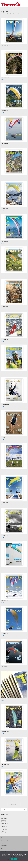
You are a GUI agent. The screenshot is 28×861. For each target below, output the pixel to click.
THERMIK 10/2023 (5, 764)
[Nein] (26, 856)
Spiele (2, 825)
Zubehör (3, 832)
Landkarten (3, 823)
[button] (26, 4)
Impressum (3, 842)
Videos (2, 831)
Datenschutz (4, 845)
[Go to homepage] (11, 4)
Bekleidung (3, 818)
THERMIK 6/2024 (4, 535)
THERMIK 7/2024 (4, 502)
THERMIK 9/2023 (4, 796)
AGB (2, 843)
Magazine (4, 829)
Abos (2, 817)
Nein (16, 859)
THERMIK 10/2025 (5, 77)
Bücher (2, 820)
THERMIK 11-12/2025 (5, 45)
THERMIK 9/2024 (4, 437)
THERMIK (3, 826)
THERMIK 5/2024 (4, 568)
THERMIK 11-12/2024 (5, 371)
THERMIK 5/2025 (4, 241)
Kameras (3, 821)
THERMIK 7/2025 (4, 175)
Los (25, 809)
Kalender (4, 828)
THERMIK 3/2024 (4, 633)
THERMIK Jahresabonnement (7, 698)
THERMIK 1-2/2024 (5, 666)
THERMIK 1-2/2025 (5, 339)
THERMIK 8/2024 (4, 470)
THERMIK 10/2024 (5, 404)
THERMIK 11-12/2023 (5, 731)
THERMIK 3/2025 (4, 306)
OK (12, 859)
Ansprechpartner (4, 840)
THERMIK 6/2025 (4, 208)
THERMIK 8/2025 (4, 143)
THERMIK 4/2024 (4, 600)
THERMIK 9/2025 (4, 110)
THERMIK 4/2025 (4, 273)
